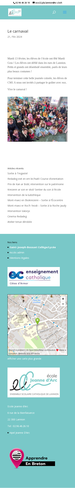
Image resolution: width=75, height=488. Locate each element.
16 (53, 137)
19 (61, 137)
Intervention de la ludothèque (24, 195)
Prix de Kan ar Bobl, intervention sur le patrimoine (36, 184)
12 (41, 137)
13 (44, 137)
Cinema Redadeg (17, 216)
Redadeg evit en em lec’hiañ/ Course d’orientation (35, 178)
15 (50, 137)
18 (58, 137)
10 (35, 137)
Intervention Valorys (19, 211)
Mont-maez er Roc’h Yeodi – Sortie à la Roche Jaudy (37, 205)
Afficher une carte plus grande (24, 358)
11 (38, 137)
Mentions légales (19, 258)
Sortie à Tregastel (18, 173)
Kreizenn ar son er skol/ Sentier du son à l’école (34, 189)
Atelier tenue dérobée (20, 221)
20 (64, 137)
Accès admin (17, 252)
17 (56, 137)
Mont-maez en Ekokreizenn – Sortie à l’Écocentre (35, 200)
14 (47, 137)
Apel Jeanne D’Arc (20, 432)
